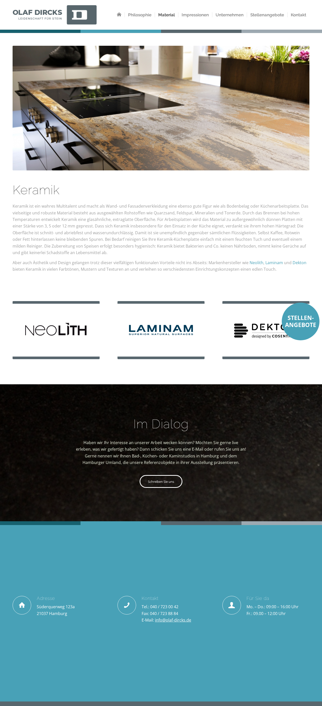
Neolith (256, 262)
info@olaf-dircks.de (173, 620)
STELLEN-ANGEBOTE (300, 321)
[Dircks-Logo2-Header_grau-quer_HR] (55, 15)
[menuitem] (119, 15)
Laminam (274, 262)
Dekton (299, 262)
